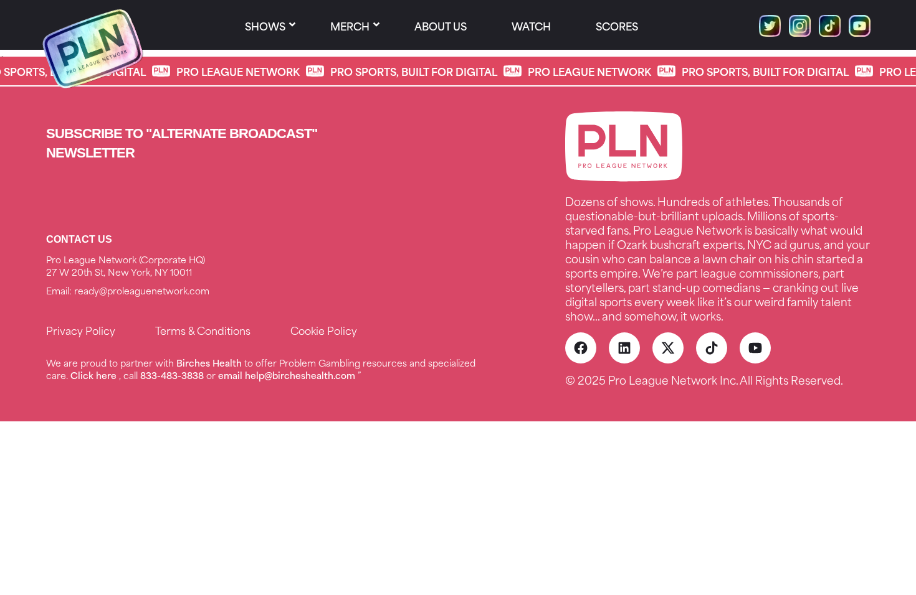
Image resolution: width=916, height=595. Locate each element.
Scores (617, 25)
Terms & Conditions (202, 330)
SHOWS (265, 25)
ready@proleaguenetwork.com (141, 290)
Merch (350, 25)
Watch (531, 25)
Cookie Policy (323, 330)
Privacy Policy (80, 330)
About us (440, 25)
